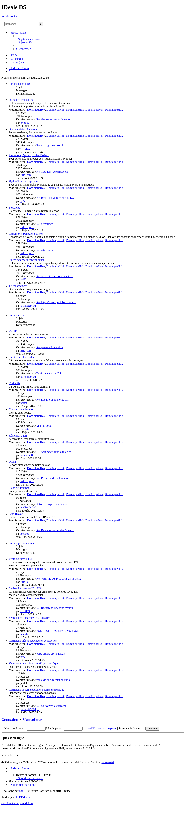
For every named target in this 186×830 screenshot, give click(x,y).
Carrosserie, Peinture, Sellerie (26, 233)
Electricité (14, 207)
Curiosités (14, 383)
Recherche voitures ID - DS (25, 588)
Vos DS (13, 331)
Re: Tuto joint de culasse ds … (53, 171)
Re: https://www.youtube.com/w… (56, 302)
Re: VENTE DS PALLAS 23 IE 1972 (58, 578)
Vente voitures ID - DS (22, 558)
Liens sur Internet (19, 487)
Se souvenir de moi (129, 728)
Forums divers (17, 315)
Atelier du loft (28, 507)
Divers (12, 461)
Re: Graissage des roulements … (55, 119)
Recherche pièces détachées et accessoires (33, 640)
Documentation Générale (23, 129)
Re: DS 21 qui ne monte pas (52, 399)
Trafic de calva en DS (48, 373)
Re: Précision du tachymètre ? (53, 478)
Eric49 (24, 581)
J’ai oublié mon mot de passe (99, 728)
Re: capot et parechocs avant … (54, 276)
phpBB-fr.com (23, 797)
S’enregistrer (32, 719)
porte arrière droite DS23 (50, 653)
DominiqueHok (36, 109)
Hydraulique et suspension (24, 181)
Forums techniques (19, 83)
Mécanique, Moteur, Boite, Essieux (29, 155)
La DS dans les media (21, 357)
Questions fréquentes (21, 99)
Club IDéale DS (18, 513)
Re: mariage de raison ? (49, 145)
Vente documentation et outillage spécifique (33, 663)
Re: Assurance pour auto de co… (55, 451)
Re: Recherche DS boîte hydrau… (56, 607)
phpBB (23, 790)
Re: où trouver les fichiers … (52, 705)
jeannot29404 (28, 305)
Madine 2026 (44, 425)
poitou (24, 402)
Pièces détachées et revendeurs (26, 259)
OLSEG (25, 148)
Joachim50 (26, 455)
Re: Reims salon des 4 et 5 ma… (55, 530)
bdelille (24, 634)
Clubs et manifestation (21, 409)
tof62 (23, 279)
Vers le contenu (10, 16)
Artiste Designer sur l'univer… (53, 504)
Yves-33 (25, 122)
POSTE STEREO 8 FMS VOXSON (57, 630)
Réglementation (18, 435)
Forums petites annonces (23, 543)
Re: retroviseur (44, 250)
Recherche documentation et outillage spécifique (36, 689)
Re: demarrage (44, 223)
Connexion (9, 719)
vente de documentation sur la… (54, 679)
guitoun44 (107, 762)
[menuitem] (28, 39)
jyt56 (23, 201)
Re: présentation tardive (49, 347)
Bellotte (24, 429)
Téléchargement (18, 285)
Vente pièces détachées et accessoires (30, 617)
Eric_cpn (25, 174)
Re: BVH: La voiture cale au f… (55, 197)
